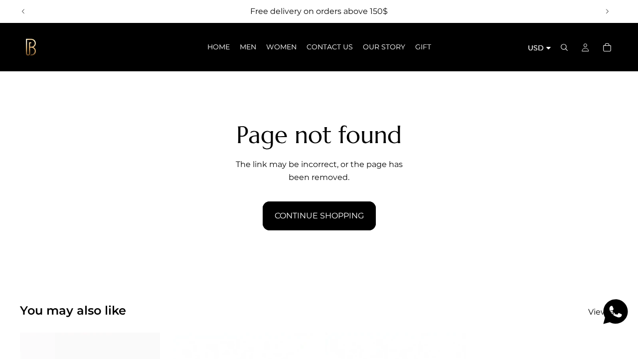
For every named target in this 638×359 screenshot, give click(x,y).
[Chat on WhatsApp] (615, 311)
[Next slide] (607, 11)
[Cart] (607, 47)
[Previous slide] (23, 11)
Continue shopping (319, 215)
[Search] (564, 47)
